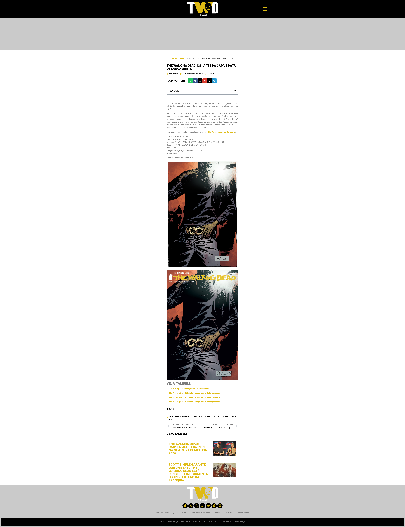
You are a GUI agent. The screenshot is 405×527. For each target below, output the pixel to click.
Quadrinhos (219, 416)
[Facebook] (185, 505)
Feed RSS (228, 513)
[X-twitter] (191, 505)
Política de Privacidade (201, 513)
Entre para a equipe (163, 513)
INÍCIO (175, 58)
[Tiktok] (202, 505)
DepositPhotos (243, 513)
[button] (190, 80)
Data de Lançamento (183, 416)
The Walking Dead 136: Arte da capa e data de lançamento (194, 393)
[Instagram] (196, 505)
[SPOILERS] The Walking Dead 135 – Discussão (189, 389)
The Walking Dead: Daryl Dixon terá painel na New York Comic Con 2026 (188, 448)
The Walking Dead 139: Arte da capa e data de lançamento (194, 402)
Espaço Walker (181, 513)
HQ (212, 416)
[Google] (220, 505)
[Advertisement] (202, 34)
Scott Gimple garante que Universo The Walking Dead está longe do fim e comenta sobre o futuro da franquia (188, 472)
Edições (206, 416)
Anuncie (217, 513)
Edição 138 (197, 416)
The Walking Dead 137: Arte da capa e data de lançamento (194, 397)
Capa (181, 58)
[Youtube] (208, 505)
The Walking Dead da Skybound (221, 132)
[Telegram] (214, 505)
